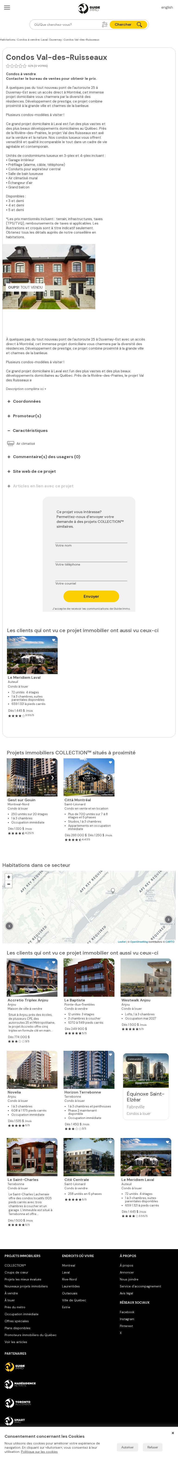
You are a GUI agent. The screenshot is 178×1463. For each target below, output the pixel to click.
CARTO (170, 941)
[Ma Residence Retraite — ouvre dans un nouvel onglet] (31, 1385)
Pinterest (126, 1326)
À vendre (11, 1293)
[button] (105, 25)
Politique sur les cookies (39, 1452)
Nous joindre (129, 1279)
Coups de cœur (16, 1272)
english (167, 7)
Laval (66, 1272)
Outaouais (69, 1293)
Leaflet (122, 941)
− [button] (8, 884)
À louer (10, 1300)
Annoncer (127, 1272)
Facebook (127, 1312)
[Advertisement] (77, 319)
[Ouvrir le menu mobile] (7, 7)
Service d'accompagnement (140, 1286)
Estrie (66, 1307)
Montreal (68, 1265)
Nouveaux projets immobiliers (26, 1286)
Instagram (127, 1319)
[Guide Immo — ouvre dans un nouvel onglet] (31, 1367)
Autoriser (127, 1447)
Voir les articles (16, 1342)
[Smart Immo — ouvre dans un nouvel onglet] (31, 1421)
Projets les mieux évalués (23, 1279)
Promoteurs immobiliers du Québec (31, 1335)
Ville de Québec (74, 1300)
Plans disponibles (17, 1328)
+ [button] (8, 877)
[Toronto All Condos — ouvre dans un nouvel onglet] (31, 1403)
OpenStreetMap (139, 941)
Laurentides (71, 1286)
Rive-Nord (69, 1279)
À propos (126, 1265)
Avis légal (126, 1293)
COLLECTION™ (15, 1265)
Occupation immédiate (21, 1314)
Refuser (152, 1447)
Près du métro (15, 1307)
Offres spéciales (17, 1321)
